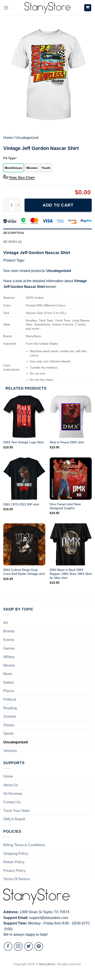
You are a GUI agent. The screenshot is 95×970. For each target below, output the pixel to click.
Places (8, 691)
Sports (8, 733)
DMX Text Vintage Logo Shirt (23, 442)
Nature (8, 682)
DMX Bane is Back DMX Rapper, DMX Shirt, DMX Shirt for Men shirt (71, 573)
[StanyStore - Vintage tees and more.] (47, 7)
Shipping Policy (15, 853)
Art (5, 623)
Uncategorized (26, 138)
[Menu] (6, 7)
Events (8, 640)
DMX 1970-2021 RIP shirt (21, 504)
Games (9, 648)
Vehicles (10, 751)
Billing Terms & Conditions (24, 845)
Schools (9, 716)
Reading (10, 708)
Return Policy (14, 862)
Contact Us (12, 802)
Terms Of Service (16, 879)
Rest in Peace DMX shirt (67, 442)
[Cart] (87, 7)
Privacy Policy (14, 870)
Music (8, 674)
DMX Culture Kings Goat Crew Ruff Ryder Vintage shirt (24, 572)
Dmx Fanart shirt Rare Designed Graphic (65, 506)
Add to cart (58, 205)
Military (9, 657)
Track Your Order (16, 811)
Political (9, 699)
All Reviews (12, 794)
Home (8, 138)
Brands (9, 631)
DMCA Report (14, 819)
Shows (8, 725)
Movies (9, 665)
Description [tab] (13, 233)
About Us (10, 785)
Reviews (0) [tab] (12, 241)
